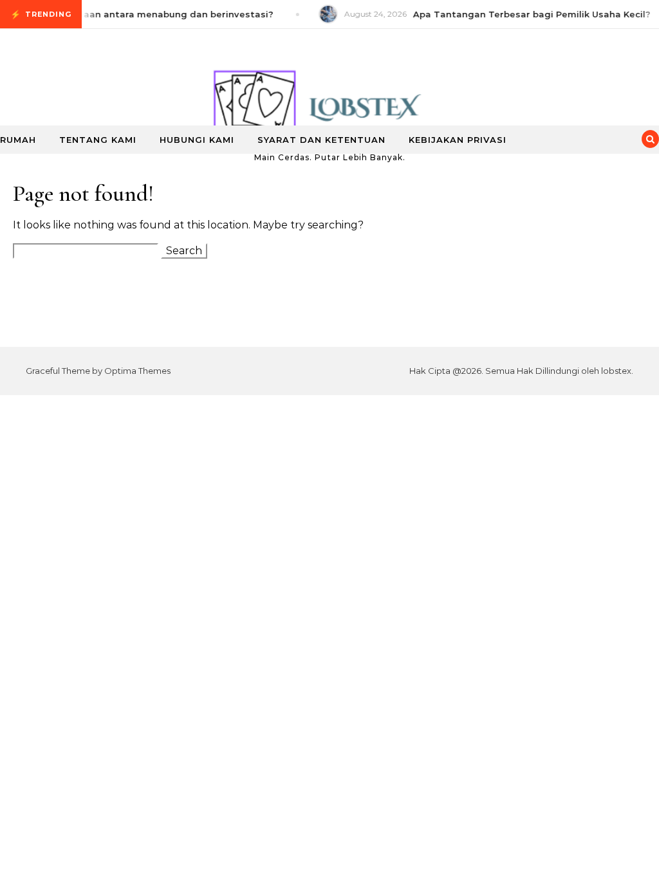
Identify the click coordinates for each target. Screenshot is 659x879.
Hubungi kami (197, 139)
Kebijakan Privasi (457, 139)
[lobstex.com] (329, 90)
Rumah (18, 139)
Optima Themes (137, 370)
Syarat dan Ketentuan (321, 139)
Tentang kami (97, 139)
